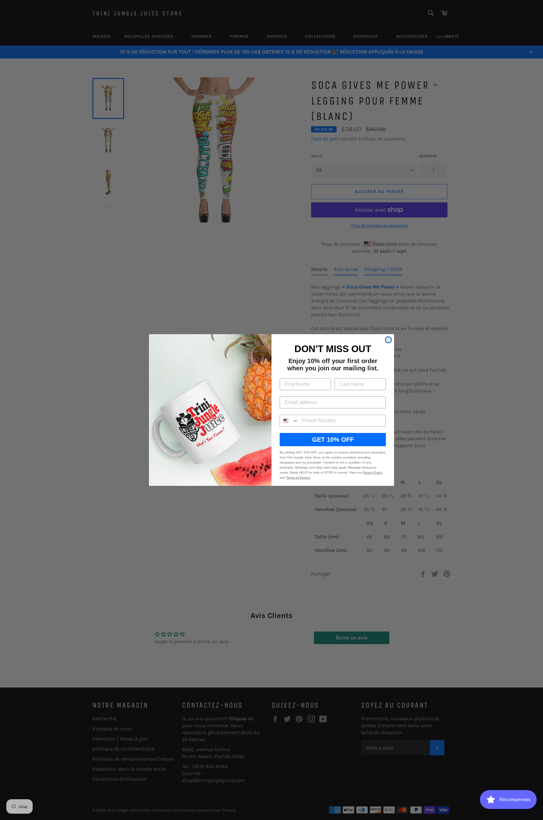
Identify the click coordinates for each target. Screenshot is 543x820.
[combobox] (289, 420)
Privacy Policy (372, 472)
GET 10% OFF (333, 439)
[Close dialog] (388, 340)
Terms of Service (298, 477)
